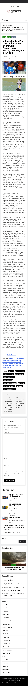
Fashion (14, 565)
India (4, 37)
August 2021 (6, 672)
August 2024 (6, 653)
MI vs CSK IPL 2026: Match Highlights (13, 590)
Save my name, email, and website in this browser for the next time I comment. (14, 473)
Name (6, 452)
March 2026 (6, 614)
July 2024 (5, 656)
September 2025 (7, 627)
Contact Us (23, 683)
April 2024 (5, 666)
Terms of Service (15, 683)
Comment (7, 432)
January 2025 (6, 643)
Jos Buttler (21, 383)
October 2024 (6, 647)
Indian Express (11, 355)
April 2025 (5, 634)
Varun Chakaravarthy (9, 389)
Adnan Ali (13, 499)
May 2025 (5, 630)
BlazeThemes (17, 680)
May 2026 (5, 608)
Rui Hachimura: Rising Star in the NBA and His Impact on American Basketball (14, 527)
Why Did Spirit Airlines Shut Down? (13, 584)
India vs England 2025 (10, 383)
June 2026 (5, 604)
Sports (14, 37)
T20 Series (19, 386)
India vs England (8, 380)
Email (6, 458)
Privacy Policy (5, 683)
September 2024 (7, 650)
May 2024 (5, 663)
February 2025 (6, 640)
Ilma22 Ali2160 (7, 56)
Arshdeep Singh (19, 371)
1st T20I (10, 371)
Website (6, 465)
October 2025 (6, 624)
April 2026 (5, 611)
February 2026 (6, 617)
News (8, 37)
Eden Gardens (19, 374)
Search (4, 538)
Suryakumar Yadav (9, 386)
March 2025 (6, 637)
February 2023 (6, 669)
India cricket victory (9, 377)
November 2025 (7, 621)
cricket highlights (8, 374)
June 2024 (5, 660)
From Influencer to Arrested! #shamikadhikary (15, 515)
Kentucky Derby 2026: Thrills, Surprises (14, 587)
